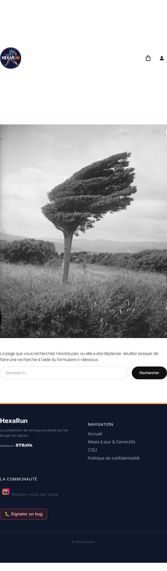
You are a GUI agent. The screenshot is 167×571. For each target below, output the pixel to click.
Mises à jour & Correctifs (111, 441)
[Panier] (148, 58)
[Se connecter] (162, 58)
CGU (92, 449)
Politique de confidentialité (113, 458)
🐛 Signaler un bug (24, 514)
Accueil (95, 433)
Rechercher (149, 372)
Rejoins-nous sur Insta (30, 493)
